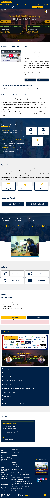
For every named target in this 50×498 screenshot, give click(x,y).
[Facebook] (38, 479)
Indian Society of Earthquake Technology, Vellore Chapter (19, 388)
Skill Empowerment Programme (12, 373)
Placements (7, 331)
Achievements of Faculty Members (13, 380)
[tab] (13, 317)
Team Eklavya (7, 384)
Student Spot (7, 369)
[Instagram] (41, 479)
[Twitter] (43, 479)
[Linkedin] (38, 481)
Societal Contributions (10, 400)
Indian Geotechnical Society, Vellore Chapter (15, 404)
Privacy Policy (27, 495)
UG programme (7, 130)
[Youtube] (46, 479)
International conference (10, 376)
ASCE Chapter (7, 396)
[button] (25, 332)
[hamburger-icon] (45, 11)
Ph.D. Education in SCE (9, 147)
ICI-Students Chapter (9, 392)
